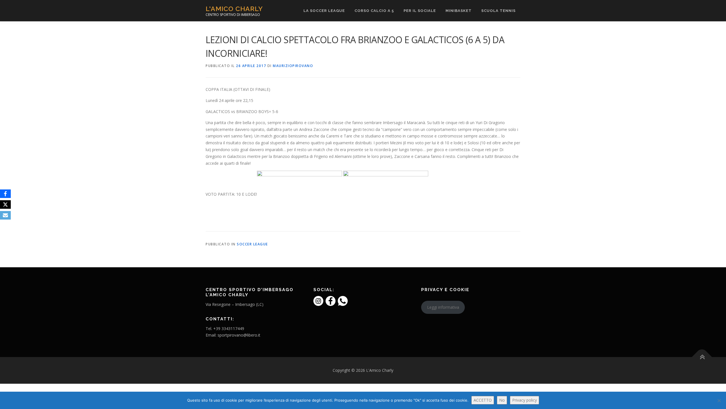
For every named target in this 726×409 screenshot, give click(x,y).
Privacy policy (524, 400)
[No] (719, 400)
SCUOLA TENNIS (498, 11)
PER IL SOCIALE (420, 11)
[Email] (5, 215)
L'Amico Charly (234, 8)
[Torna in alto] (702, 357)
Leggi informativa (443, 307)
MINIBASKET (459, 11)
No (502, 400)
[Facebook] (5, 193)
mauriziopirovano (293, 65)
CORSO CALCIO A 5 (374, 11)
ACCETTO (483, 400)
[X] (5, 204)
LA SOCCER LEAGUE (324, 11)
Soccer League (252, 244)
